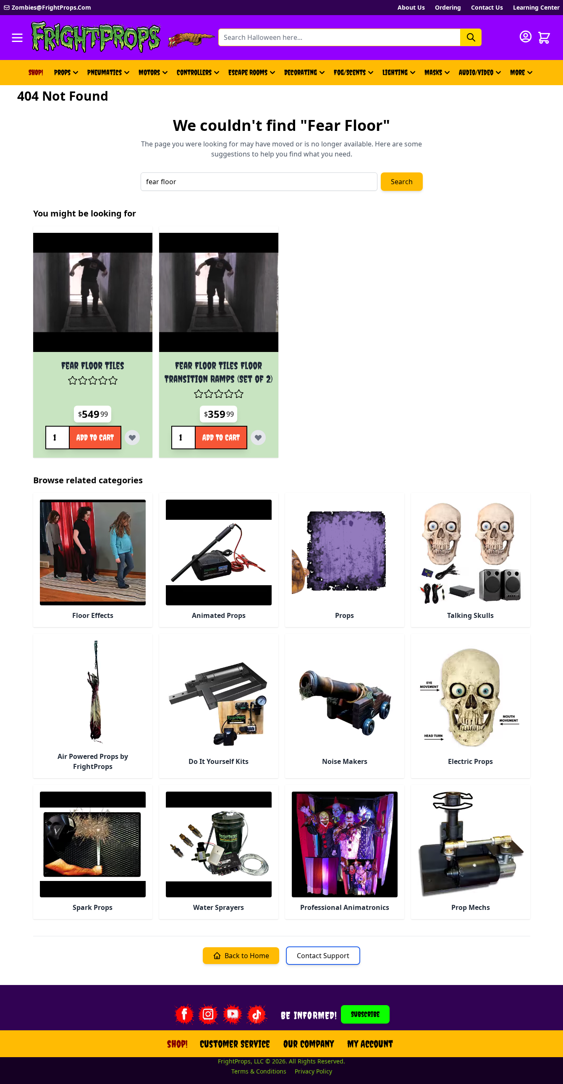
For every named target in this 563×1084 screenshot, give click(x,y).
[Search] (471, 37)
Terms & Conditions (258, 1071)
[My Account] (525, 36)
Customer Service (235, 1044)
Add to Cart (95, 437)
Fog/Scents (350, 72)
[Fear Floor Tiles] (92, 292)
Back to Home (247, 955)
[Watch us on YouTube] (232, 1014)
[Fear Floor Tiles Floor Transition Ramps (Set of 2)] (218, 292)
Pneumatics (104, 72)
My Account (370, 1044)
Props (62, 72)
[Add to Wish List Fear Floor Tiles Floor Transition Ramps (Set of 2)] (258, 437)
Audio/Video (476, 72)
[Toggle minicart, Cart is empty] (544, 38)
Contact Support (323, 955)
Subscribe (365, 1014)
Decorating (300, 72)
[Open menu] (17, 38)
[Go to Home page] (96, 37)
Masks (433, 72)
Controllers (194, 72)
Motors (149, 72)
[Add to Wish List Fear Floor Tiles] (132, 437)
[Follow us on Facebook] (183, 1014)
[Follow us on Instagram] (208, 1014)
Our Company (308, 1044)
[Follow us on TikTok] (256, 1014)
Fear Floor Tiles (92, 365)
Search (402, 181)
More (522, 75)
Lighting (395, 72)
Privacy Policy (313, 1071)
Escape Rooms (247, 72)
